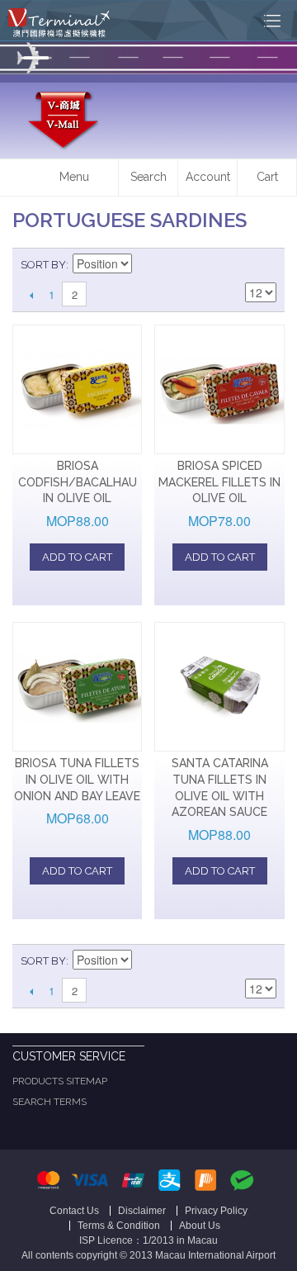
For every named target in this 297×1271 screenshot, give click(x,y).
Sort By (43, 264)
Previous (31, 294)
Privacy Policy (216, 1210)
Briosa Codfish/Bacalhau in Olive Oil (77, 482)
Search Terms (49, 1101)
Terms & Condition (119, 1225)
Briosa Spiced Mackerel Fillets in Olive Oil (219, 482)
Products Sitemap (59, 1081)
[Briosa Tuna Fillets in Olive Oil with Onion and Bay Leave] (77, 687)
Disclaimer (142, 1210)
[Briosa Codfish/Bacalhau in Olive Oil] (77, 389)
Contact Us (74, 1210)
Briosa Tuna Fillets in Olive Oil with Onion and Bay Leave (77, 779)
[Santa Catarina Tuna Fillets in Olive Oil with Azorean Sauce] (219, 687)
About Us (199, 1225)
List (264, 265)
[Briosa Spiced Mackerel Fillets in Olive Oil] (219, 389)
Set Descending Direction (146, 265)
